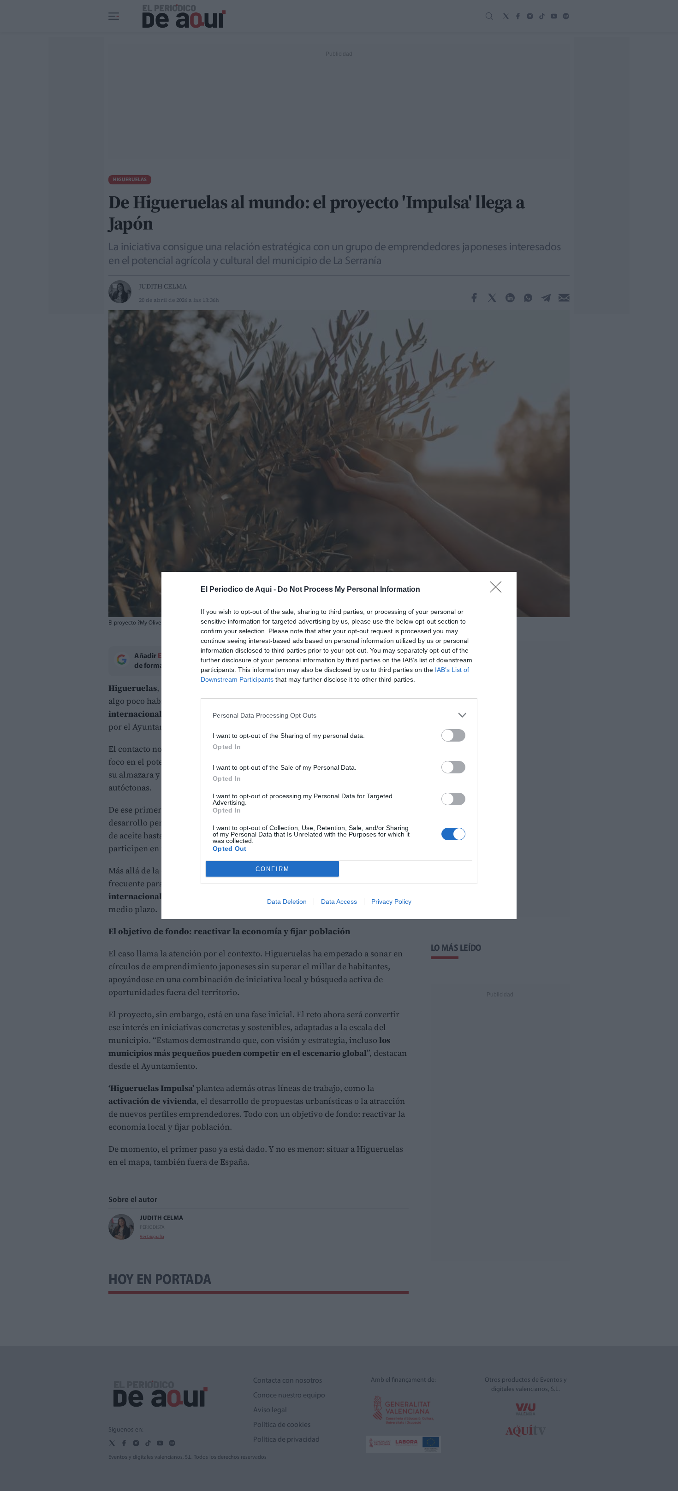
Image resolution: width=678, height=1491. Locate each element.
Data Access (339, 901)
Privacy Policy (391, 901)
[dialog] (339, 745)
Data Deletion (287, 901)
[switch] (453, 735)
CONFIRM (273, 869)
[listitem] (339, 715)
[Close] (498, 590)
